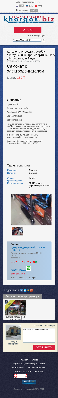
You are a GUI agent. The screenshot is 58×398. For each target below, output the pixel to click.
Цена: (16, 78)
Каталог (28, 29)
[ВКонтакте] (21, 290)
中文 (40, 6)
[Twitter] (25, 290)
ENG (31, 6)
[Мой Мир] (28, 290)
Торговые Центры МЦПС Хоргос (29, 363)
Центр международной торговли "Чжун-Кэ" (28, 248)
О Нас (35, 359)
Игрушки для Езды (22, 58)
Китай (31, 178)
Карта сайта (18, 367)
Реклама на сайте (37, 367)
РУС (22, 6)
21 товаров (31, 277)
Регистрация (22, 10)
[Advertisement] (31, 88)
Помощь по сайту (22, 371)
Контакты (39, 371)
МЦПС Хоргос (35, 183)
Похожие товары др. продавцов (22, 296)
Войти (34, 10)
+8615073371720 (23, 262)
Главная (24, 359)
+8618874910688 (18, 270)
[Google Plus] (31, 290)
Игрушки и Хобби (33, 51)
